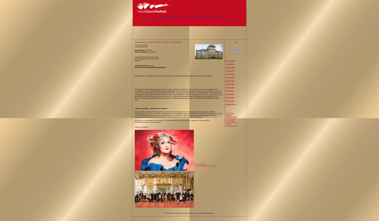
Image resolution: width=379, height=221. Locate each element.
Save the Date (230, 120)
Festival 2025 (230, 64)
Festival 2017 (230, 87)
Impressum (215, 17)
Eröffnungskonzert (231, 122)
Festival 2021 (230, 74)
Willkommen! (164, 17)
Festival (176, 17)
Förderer (196, 17)
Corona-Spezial (230, 119)
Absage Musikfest (231, 117)
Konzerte (228, 115)
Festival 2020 (230, 113)
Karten (186, 17)
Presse (205, 17)
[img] (189, 19)
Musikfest (229, 124)
